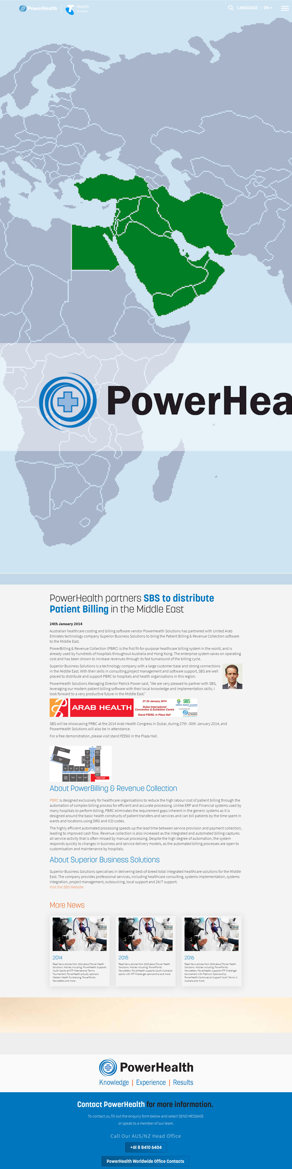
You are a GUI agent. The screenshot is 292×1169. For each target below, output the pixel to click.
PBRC (54, 800)
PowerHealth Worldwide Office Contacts (145, 1161)
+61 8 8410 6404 (146, 1147)
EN (267, 7)
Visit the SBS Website (66, 887)
